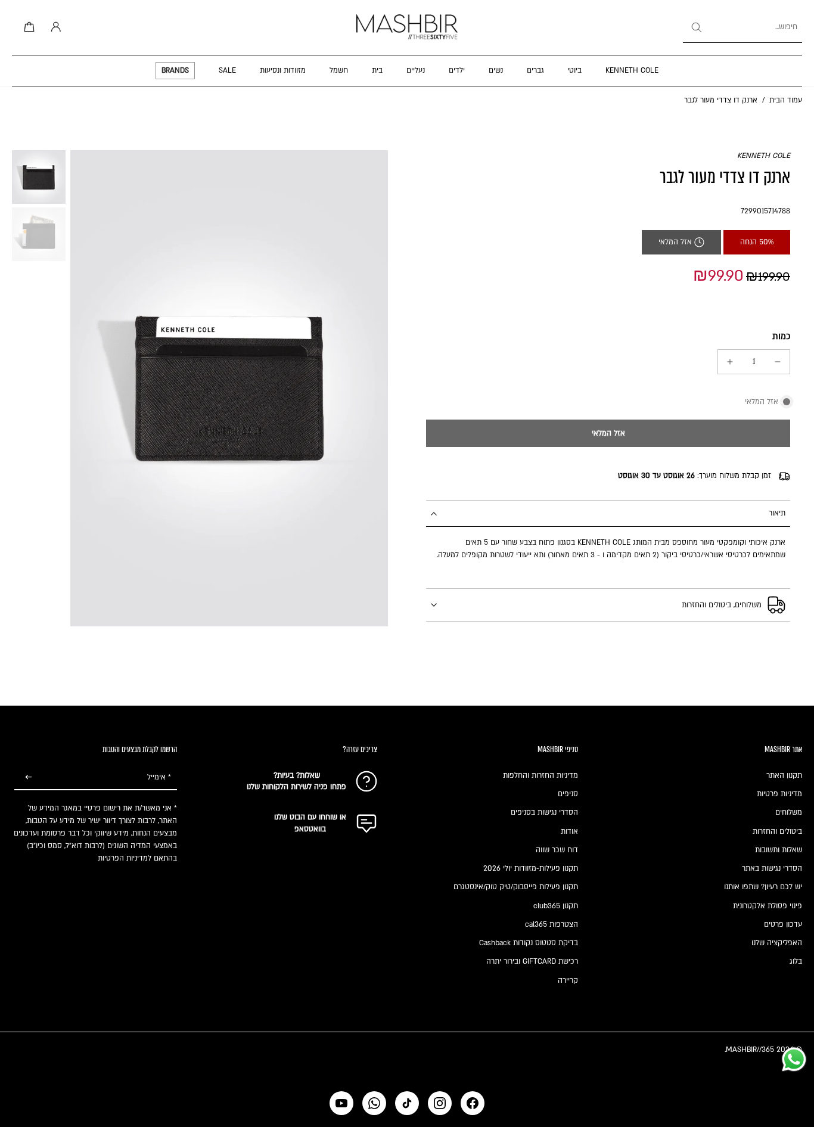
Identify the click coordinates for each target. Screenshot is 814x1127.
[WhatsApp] (374, 1103)
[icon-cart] (27, 27)
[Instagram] (440, 1103)
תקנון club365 (555, 906)
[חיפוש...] (696, 27)
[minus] (778, 362)
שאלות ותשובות (778, 850)
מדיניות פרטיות (779, 794)
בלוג (796, 961)
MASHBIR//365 (750, 1049)
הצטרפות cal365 (551, 924)
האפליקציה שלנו (776, 943)
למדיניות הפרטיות (124, 858)
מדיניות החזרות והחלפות (540, 775)
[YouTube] (341, 1103)
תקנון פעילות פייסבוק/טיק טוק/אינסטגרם (515, 887)
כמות (781, 336)
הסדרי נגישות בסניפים (544, 812)
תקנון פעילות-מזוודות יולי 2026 (530, 868)
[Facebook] (472, 1103)
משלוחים (788, 812)
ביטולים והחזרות (777, 831)
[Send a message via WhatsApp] (794, 1059)
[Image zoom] (229, 388)
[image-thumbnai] (39, 177)
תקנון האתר (784, 775)
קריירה (568, 980)
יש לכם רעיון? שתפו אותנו (763, 887)
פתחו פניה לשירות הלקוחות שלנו (296, 786)
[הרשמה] (28, 777)
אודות (569, 831)
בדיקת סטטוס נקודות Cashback (528, 943)
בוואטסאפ (310, 829)
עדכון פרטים (783, 924)
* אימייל (159, 777)
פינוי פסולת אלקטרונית (767, 906)
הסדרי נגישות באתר (772, 868)
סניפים (568, 794)
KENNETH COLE (763, 155)
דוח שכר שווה (557, 850)
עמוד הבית (785, 100)
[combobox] (742, 27)
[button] (608, 433)
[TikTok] (407, 1103)
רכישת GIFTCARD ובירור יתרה (532, 961)
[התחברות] (54, 27)
